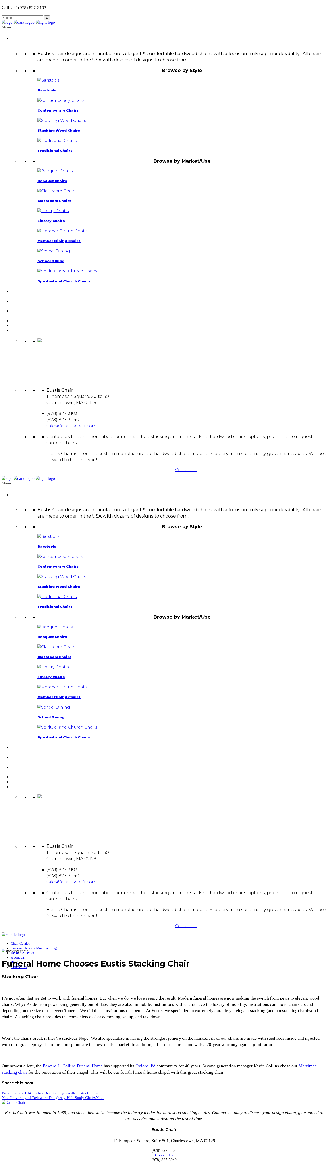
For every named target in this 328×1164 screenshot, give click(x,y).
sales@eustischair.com (71, 425)
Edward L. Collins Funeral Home (73, 1065)
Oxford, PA (145, 1065)
